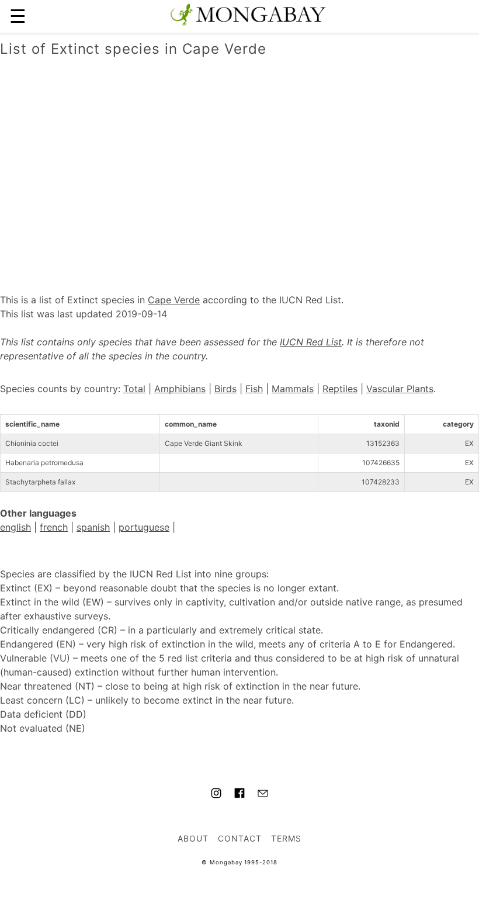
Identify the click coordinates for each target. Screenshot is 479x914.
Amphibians (180, 388)
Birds (225, 388)
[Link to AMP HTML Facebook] (239, 795)
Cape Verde (174, 300)
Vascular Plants (399, 388)
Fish (254, 388)
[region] (239, 163)
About (193, 838)
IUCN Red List (311, 342)
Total (134, 388)
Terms (286, 838)
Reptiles (339, 388)
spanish (93, 527)
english (15, 527)
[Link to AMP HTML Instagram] (216, 795)
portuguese (144, 527)
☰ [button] (17, 16)
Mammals (293, 388)
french (54, 527)
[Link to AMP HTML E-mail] (263, 795)
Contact (240, 838)
